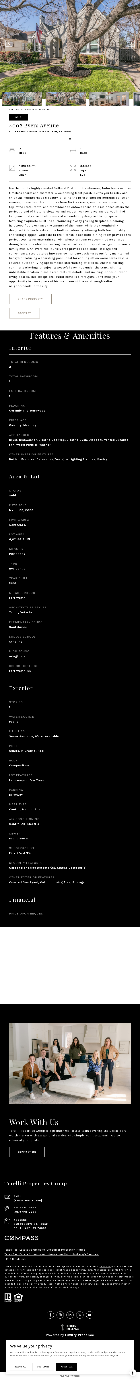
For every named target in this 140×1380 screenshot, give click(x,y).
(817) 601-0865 (25, 1211)
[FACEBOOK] (50, 1315)
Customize (43, 1366)
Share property (30, 298)
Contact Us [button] (27, 1152)
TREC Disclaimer (16, 1259)
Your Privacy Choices (70, 1376)
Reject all (20, 1366)
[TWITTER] (79, 1315)
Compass (105, 1266)
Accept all (66, 1366)
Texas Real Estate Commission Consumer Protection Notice (45, 1249)
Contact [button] (24, 313)
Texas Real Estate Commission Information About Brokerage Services (52, 1254)
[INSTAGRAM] (60, 1315)
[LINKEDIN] (70, 1315)
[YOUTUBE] (89, 1315)
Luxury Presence (79, 1335)
